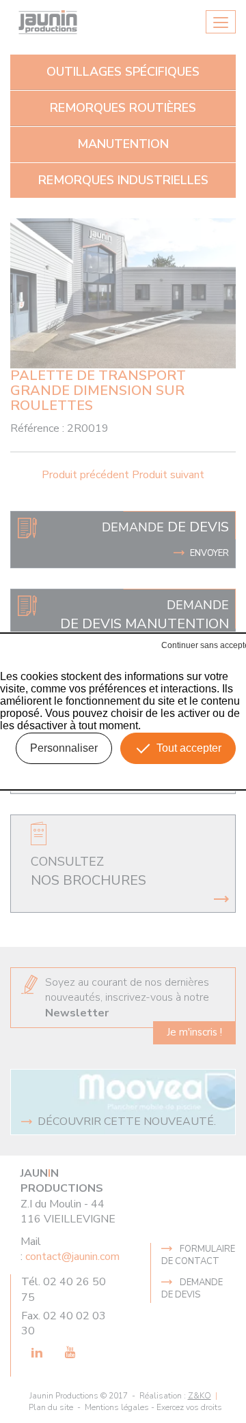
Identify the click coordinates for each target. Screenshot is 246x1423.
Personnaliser (64, 748)
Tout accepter (188, 748)
